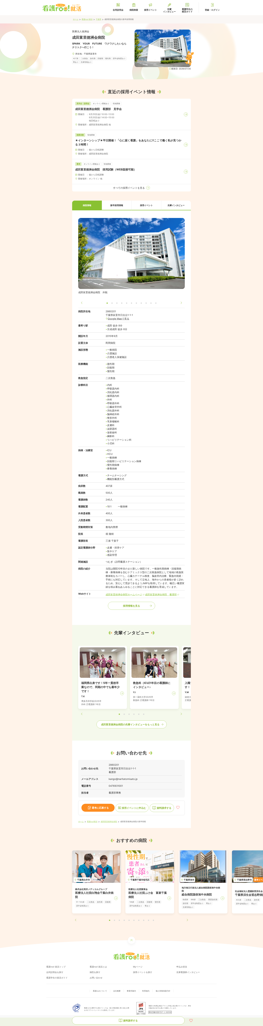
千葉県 (98, 19)
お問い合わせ (96, 977)
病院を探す (95, 972)
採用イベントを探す (142, 972)
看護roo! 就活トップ (56, 966)
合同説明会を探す (54, 972)
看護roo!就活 (92, 821)
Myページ (137, 966)
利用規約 (145, 991)
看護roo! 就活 (87, 19)
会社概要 (117, 991)
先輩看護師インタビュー (188, 972)
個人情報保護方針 (163, 991)
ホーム (75, 19)
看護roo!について (100, 991)
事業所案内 (131, 991)
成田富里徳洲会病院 (109, 821)
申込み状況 (181, 966)
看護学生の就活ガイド (57, 977)
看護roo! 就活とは (98, 966)
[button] (87, 205)
